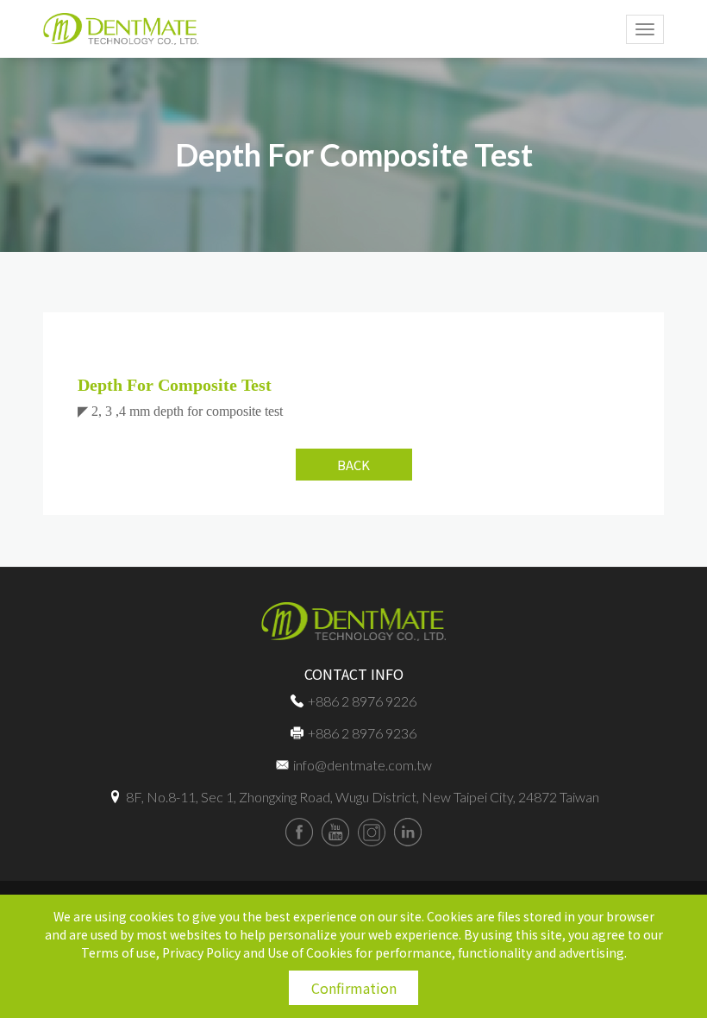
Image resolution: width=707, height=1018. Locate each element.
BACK (353, 465)
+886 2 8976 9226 (362, 701)
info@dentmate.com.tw (362, 765)
